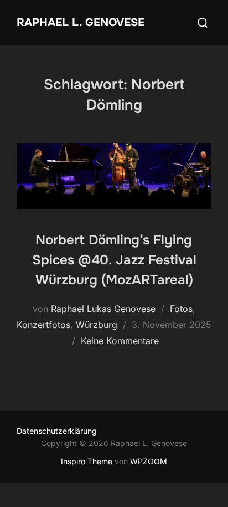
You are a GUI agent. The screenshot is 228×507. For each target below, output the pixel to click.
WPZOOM (148, 461)
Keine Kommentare (120, 340)
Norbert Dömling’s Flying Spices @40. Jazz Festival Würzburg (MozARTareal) (114, 260)
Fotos (181, 308)
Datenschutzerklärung (57, 431)
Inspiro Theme (86, 461)
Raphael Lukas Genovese (103, 308)
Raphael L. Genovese (80, 22)
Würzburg (96, 324)
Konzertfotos (43, 324)
